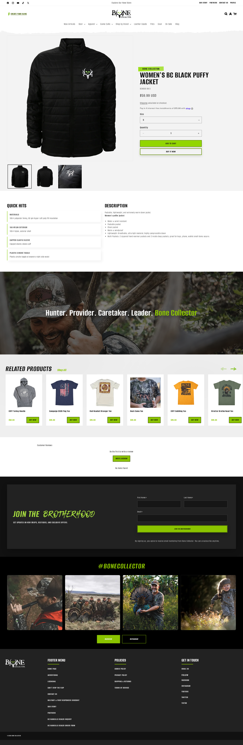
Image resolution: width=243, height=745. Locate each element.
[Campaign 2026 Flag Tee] (64, 392)
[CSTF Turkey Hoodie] (24, 392)
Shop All (62, 370)
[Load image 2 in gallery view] (45, 177)
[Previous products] (224, 368)
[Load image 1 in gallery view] (20, 177)
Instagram (186, 686)
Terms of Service (122, 687)
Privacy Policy (121, 675)
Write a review (122, 458)
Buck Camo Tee (136, 411)
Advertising (53, 675)
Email (140, 512)
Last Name (188, 497)
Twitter (185, 697)
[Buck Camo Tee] (145, 392)
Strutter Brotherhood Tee (222, 411)
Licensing (52, 681)
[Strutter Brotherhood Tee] (226, 392)
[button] (81, 24)
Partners (213, 2)
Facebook (185, 680)
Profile (233, 2)
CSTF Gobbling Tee (178, 411)
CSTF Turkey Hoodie (17, 411)
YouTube (185, 691)
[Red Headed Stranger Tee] (105, 392)
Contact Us (223, 2)
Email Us (185, 669)
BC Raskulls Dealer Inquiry (60, 719)
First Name (142, 497)
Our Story (203, 2)
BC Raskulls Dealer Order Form (61, 725)
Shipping (143, 103)
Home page (52, 669)
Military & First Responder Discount (63, 700)
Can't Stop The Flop (56, 687)
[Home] (15, 663)
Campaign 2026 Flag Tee (59, 411)
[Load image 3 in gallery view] (70, 177)
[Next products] (233, 368)
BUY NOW (32, 420)
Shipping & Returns (123, 681)
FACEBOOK (108, 639)
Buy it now (171, 151)
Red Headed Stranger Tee (101, 411)
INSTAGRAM (134, 639)
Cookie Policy (120, 669)
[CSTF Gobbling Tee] (186, 392)
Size (142, 114)
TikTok (184, 703)
